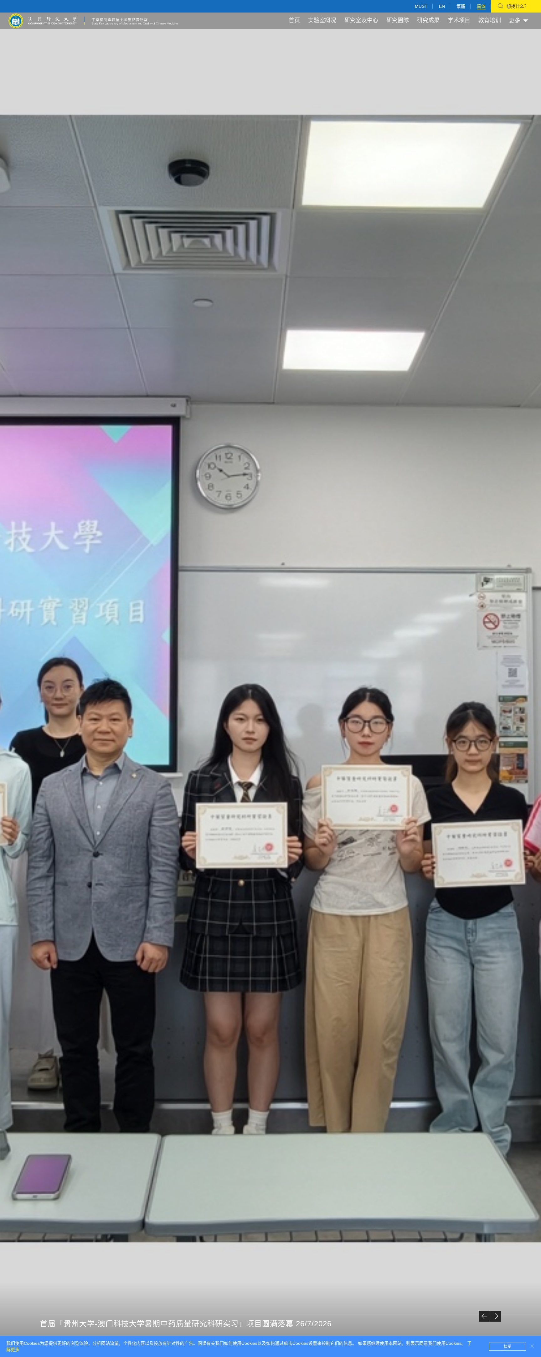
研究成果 (428, 20)
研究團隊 (397, 20)
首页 (294, 20)
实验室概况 (322, 20)
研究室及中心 (361, 20)
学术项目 (459, 20)
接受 (507, 1346)
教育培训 (489, 20)
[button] (484, 1316)
